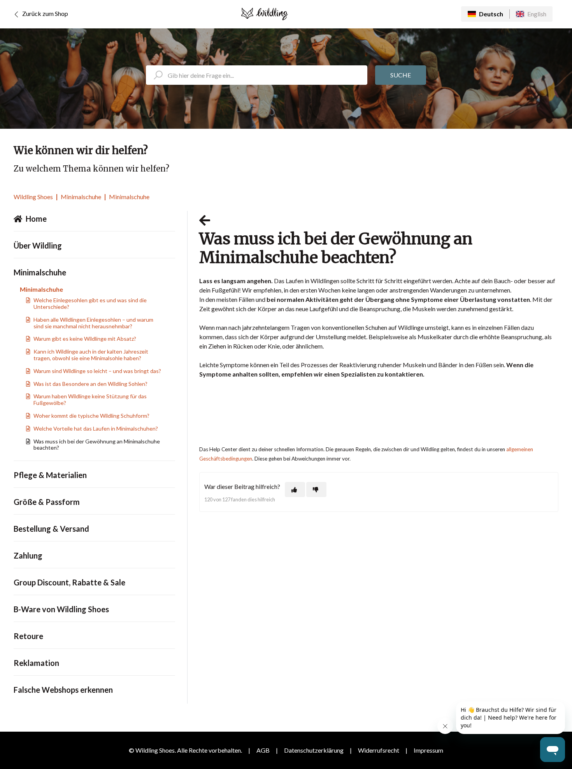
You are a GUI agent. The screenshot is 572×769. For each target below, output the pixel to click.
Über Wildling (38, 245)
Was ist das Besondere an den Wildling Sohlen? (90, 383)
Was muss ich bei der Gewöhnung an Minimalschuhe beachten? (96, 444)
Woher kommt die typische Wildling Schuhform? (91, 415)
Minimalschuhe (81, 196)
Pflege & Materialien (50, 475)
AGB (263, 750)
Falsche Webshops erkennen (63, 689)
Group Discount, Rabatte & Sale (69, 582)
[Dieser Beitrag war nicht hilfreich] (316, 489)
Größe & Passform (47, 501)
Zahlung (28, 555)
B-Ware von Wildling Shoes (61, 609)
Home (36, 218)
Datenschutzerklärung (314, 750)
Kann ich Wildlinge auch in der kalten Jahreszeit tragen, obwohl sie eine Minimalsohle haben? (90, 354)
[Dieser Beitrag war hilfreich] (295, 489)
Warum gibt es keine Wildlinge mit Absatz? (84, 338)
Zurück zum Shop (44, 13)
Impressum (428, 750)
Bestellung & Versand (51, 528)
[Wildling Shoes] (264, 14)
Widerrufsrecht (378, 750)
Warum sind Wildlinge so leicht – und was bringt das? (97, 371)
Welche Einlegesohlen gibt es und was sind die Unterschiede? (90, 303)
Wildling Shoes (33, 196)
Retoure (28, 636)
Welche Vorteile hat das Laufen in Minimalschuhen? (95, 428)
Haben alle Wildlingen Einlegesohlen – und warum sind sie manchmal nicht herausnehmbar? (93, 322)
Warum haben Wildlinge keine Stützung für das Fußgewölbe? (90, 399)
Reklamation (36, 662)
